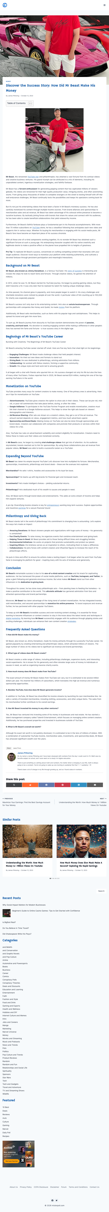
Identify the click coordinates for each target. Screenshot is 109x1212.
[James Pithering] (11, 757)
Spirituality (7, 1071)
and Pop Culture (9, 957)
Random (6, 1061)
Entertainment (9, 993)
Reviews (6, 1114)
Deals (5, 1111)
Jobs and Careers (10, 1022)
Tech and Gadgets (10, 1084)
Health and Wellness (11, 1009)
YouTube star (33, 177)
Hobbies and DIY (10, 1012)
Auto (5, 1118)
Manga (5, 1025)
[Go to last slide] (6, 850)
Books (5, 967)
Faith (5, 996)
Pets (4, 1048)
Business (6, 970)
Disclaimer (54, 1187)
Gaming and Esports (11, 1006)
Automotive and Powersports (15, 963)
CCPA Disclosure (41, 1187)
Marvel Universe (9, 1032)
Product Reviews (10, 1058)
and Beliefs (7, 947)
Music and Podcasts (11, 1042)
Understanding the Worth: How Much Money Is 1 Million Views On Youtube (82, 802)
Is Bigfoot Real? (9, 922)
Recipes (6, 1136)
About (9, 748)
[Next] (103, 850)
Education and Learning (13, 989)
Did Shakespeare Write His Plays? (17, 934)
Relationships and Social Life (15, 1068)
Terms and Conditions (78, 1187)
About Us (14, 1187)
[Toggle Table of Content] (29, 103)
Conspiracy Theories (11, 983)
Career (5, 973)
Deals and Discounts (11, 986)
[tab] (50, 878)
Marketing (7, 1029)
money (62, 307)
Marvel (5, 1129)
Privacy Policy (26, 1187)
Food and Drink (9, 1002)
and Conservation (10, 950)
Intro (4, 1019)
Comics (6, 976)
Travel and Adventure (12, 1087)
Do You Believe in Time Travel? (16, 928)
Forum (64, 1187)
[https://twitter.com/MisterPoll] (56, 1200)
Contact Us (94, 1187)
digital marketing (13, 618)
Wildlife (6, 1094)
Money (8, 81)
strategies (71, 621)
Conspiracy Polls (10, 980)
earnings (22, 508)
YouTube (36, 228)
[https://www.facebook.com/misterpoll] (52, 1200)
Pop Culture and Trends (13, 1055)
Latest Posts (17, 748)
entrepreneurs (53, 505)
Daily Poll (6, 1133)
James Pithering (13, 96)
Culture (6, 1122)
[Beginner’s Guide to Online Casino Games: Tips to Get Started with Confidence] (7, 913)
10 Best (6, 1107)
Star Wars (7, 1078)
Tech (5, 1081)
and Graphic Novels (11, 954)
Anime (5, 960)
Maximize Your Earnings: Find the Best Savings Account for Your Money (26, 802)
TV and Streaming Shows (13, 1091)
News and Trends (10, 1045)
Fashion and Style (10, 999)
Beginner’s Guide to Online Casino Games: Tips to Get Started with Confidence (46, 911)
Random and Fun (10, 1064)
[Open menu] (104, 5)
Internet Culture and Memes (15, 1015)
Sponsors (7, 1074)
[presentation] (27, 841)
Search (101, 891)
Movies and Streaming (12, 1038)
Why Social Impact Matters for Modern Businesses (24, 905)
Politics (6, 1051)
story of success (75, 271)
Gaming (6, 1125)
